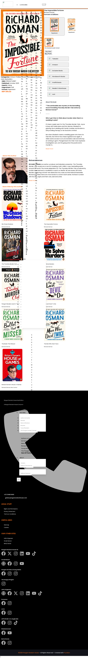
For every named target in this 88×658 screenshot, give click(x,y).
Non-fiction (27, 17)
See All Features (27, 453)
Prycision (67, 653)
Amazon (55, 65)
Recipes (23, 425)
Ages (31, 13)
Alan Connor (14, 387)
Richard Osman (49, 12)
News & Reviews (25, 423)
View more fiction (22, 218)
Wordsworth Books (58, 76)
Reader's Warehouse (59, 88)
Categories (23, 5)
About (22, 458)
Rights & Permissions (26, 465)
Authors (23, 259)
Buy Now (48, 51)
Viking (10, 85)
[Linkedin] (22, 553)
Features (23, 413)
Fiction (22, 14)
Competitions (24, 408)
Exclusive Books (57, 71)
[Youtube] (28, 553)
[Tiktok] (34, 553)
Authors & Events (25, 418)
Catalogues (24, 410)
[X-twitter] (9, 553)
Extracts (23, 420)
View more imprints (36, 210)
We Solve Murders (49, 264)
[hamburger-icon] (44, 4)
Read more (49, 149)
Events (22, 405)
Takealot (55, 59)
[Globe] (3, 563)
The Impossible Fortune (51, 224)
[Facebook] (3, 553)
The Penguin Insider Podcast (28, 430)
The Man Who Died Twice (51, 344)
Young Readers (25, 428)
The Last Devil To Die (50, 304)
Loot (53, 94)
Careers (23, 463)
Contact (23, 468)
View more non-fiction (27, 245)
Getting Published (25, 473)
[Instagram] (16, 553)
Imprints (36, 15)
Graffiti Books (56, 82)
